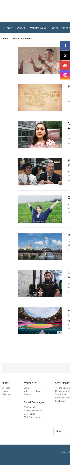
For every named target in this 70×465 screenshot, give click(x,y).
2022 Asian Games (33, 417)
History (5, 391)
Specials (28, 394)
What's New (30, 382)
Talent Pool (60, 394)
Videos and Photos (33, 391)
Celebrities (7, 394)
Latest (26, 388)
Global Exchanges (34, 402)
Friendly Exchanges (33, 410)
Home (5, 38)
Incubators (60, 401)
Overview (6, 388)
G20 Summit (29, 407)
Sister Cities (29, 414)
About (5, 382)
